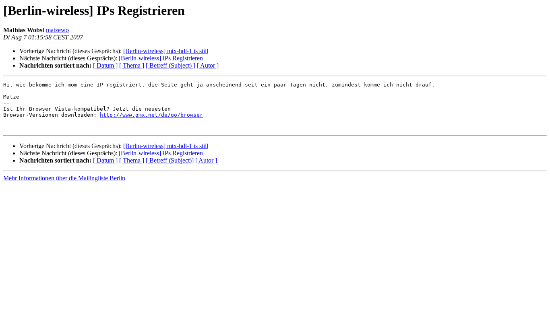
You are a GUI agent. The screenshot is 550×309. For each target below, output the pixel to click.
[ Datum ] (105, 65)
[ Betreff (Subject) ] (170, 65)
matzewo (57, 30)
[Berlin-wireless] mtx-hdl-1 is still (165, 50)
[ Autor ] (208, 65)
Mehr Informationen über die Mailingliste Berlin (64, 178)
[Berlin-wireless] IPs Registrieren (161, 58)
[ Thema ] (131, 65)
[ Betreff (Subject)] (170, 160)
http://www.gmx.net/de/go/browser (151, 115)
